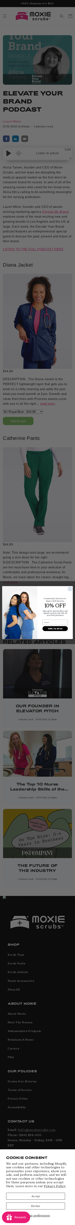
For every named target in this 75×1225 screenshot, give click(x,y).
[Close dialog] (70, 589)
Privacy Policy (55, 1186)
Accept (35, 1196)
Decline (35, 1206)
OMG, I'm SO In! (55, 629)
